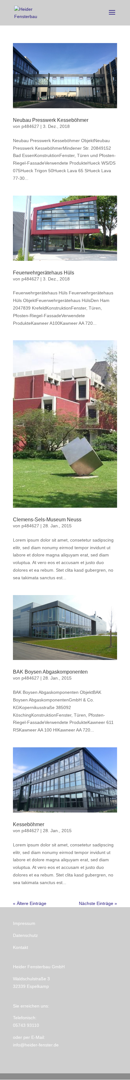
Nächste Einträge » (98, 903)
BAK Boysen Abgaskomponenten (50, 672)
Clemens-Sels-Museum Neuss (47, 519)
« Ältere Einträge (29, 903)
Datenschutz (25, 935)
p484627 (30, 126)
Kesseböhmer (28, 824)
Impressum (24, 923)
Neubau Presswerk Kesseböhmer (50, 120)
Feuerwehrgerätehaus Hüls (43, 272)
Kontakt (20, 947)
